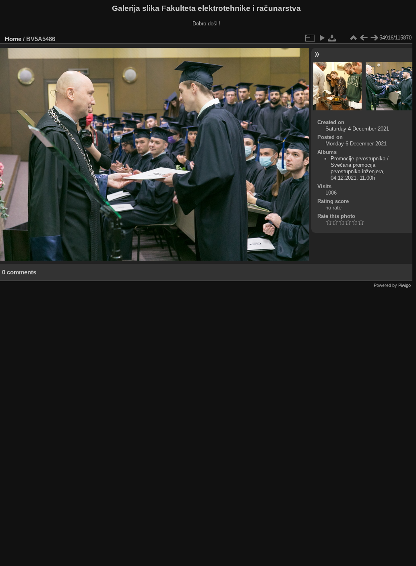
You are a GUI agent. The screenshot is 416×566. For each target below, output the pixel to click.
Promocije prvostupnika (358, 158)
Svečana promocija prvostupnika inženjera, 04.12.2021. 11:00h (358, 171)
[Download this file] (332, 38)
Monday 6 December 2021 (356, 144)
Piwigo (404, 285)
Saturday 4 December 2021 (357, 129)
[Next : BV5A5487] (374, 38)
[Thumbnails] (353, 38)
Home (13, 38)
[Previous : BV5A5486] (363, 38)
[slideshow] (322, 38)
